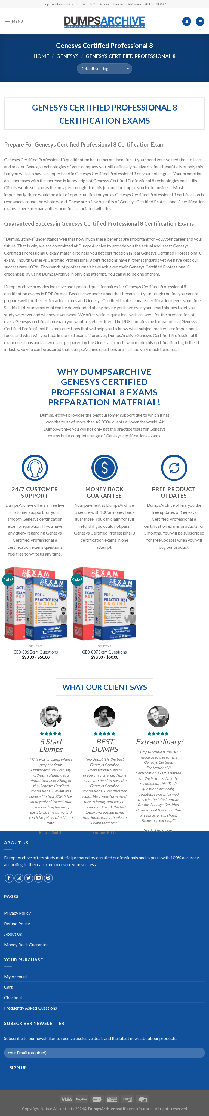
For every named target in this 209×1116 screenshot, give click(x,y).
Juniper (118, 4)
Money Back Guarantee (26, 944)
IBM (92, 4)
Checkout (13, 997)
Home (41, 56)
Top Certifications (56, 4)
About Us (13, 933)
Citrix (81, 4)
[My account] (186, 21)
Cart (8, 986)
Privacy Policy (17, 912)
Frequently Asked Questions (30, 1007)
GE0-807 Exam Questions (104, 652)
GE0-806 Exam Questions (35, 652)
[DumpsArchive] (104, 21)
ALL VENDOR (155, 4)
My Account (15, 976)
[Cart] (200, 21)
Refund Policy (17, 923)
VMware (134, 4)
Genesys (67, 56)
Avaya (104, 4)
